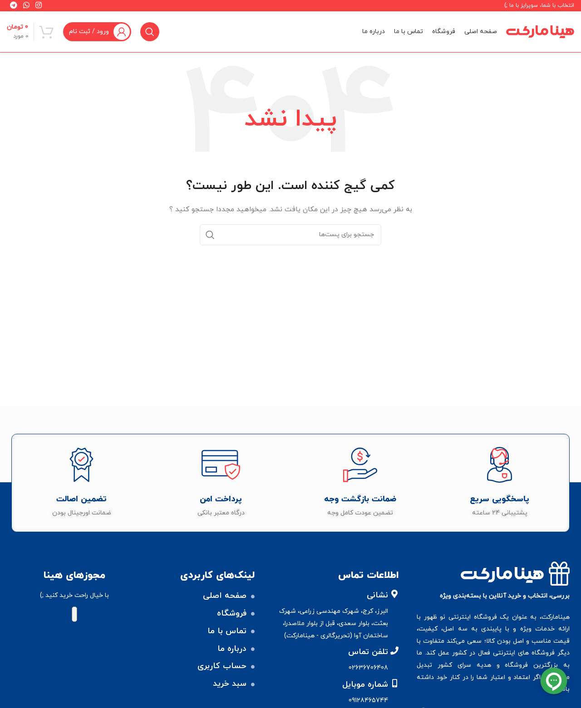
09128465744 (368, 700)
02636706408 (368, 668)
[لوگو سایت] (540, 31)
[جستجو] (150, 32)
